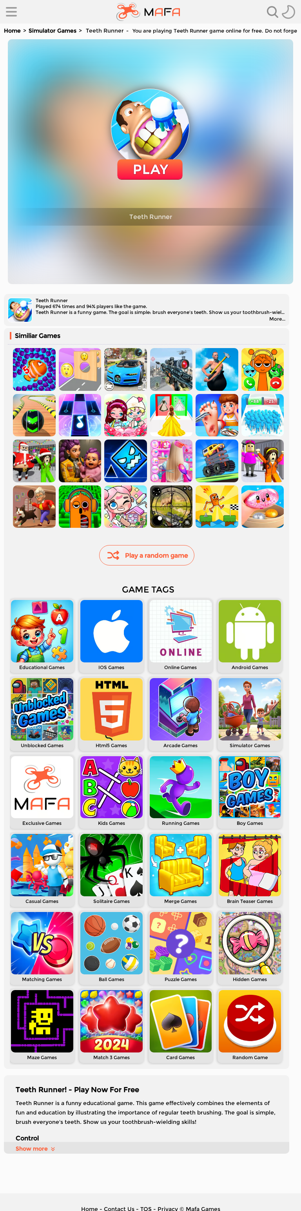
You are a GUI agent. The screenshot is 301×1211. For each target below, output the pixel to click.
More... (277, 319)
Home (12, 30)
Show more (32, 1148)
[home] (148, 12)
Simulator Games (52, 30)
